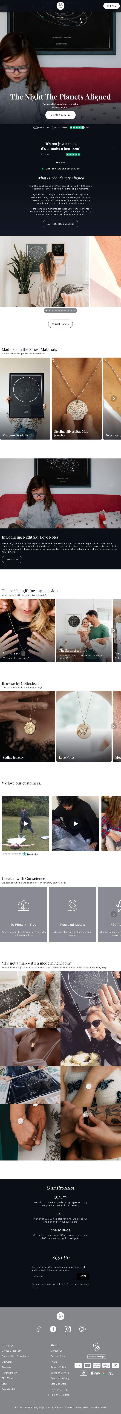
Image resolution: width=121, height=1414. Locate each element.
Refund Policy (9, 1372)
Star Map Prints (10, 1389)
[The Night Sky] (60, 1316)
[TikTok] (38, 1329)
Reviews (6, 1367)
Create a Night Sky (12, 1350)
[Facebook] (53, 1329)
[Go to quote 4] (64, 162)
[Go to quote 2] (59, 162)
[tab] (46, 310)
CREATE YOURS (58, 115)
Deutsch (65, 1395)
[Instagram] (68, 1329)
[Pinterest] (82, 1329)
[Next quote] (115, 148)
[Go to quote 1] (57, 162)
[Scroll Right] (114, 398)
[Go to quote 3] (62, 162)
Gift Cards (7, 1361)
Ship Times (7, 1378)
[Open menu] (4, 6)
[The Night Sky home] (60, 6)
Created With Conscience (15, 1356)
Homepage (8, 1345)
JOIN (83, 1276)
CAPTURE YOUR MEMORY (60, 224)
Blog (4, 1383)
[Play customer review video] (25, 823)
